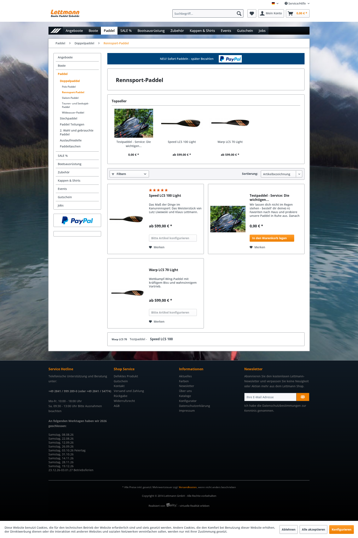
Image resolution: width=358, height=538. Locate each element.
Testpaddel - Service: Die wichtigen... (133, 144)
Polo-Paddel (69, 86)
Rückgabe (120, 396)
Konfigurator (188, 401)
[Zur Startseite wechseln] (55, 31)
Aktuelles (185, 376)
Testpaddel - (139, 339)
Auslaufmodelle (71, 140)
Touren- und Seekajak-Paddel (75, 105)
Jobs (61, 205)
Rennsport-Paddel (73, 92)
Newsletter (186, 386)
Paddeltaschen (70, 146)
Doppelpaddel (70, 81)
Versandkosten (188, 487)
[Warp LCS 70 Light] (230, 123)
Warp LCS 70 (120, 339)
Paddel (63, 74)
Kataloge (185, 396)
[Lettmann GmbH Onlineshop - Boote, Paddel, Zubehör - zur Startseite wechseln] (65, 14)
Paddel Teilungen (72, 124)
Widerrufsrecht (124, 401)
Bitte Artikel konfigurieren (170, 238)
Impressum (187, 411)
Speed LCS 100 (161, 339)
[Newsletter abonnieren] (302, 397)
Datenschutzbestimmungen (281, 406)
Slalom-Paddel (70, 98)
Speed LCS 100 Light (182, 142)
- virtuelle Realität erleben (193, 506)
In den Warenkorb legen (269, 238)
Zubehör (64, 172)
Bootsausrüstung (69, 164)
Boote (62, 66)
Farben (184, 381)
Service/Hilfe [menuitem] (297, 3)
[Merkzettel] (251, 13)
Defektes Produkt (126, 376)
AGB (117, 406)
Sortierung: (250, 174)
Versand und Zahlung (129, 391)
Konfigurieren (341, 529)
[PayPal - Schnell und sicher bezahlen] (77, 220)
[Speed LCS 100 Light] (182, 123)
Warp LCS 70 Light (230, 142)
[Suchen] (239, 13)
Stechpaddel (68, 118)
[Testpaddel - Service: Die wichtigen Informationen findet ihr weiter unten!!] (134, 123)
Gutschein (65, 197)
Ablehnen (288, 529)
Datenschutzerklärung (194, 406)
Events (62, 189)
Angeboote (65, 57)
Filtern (121, 174)
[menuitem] (209, 13)
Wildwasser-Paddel (73, 112)
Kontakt (119, 386)
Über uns (185, 391)
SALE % (63, 156)
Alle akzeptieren (313, 529)
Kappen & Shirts (69, 180)
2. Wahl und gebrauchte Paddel (76, 132)
